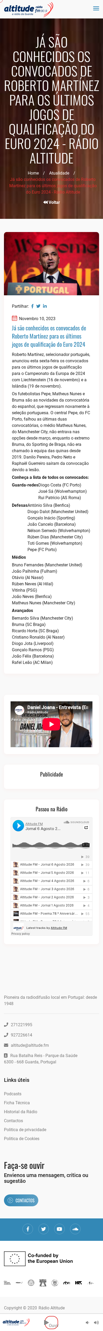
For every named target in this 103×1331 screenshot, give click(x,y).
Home (33, 173)
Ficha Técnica (17, 1102)
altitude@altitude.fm (30, 1045)
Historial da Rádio (20, 1111)
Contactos (13, 1120)
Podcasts (12, 1093)
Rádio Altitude (52, 1307)
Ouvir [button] (53, 1322)
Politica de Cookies (21, 1138)
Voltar (54, 202)
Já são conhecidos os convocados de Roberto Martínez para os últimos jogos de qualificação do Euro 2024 (49, 336)
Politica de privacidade (25, 1129)
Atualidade (59, 173)
